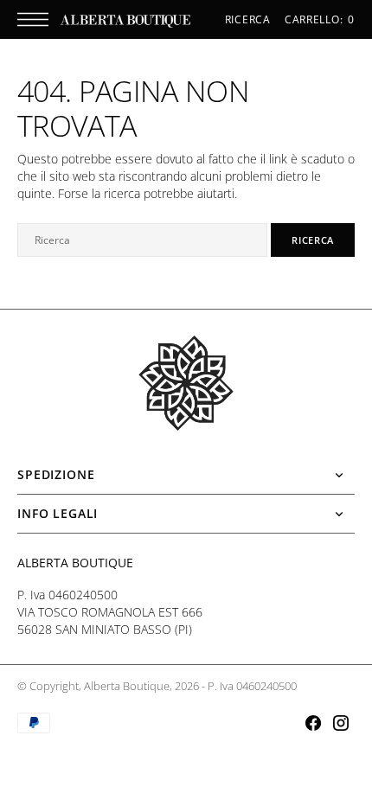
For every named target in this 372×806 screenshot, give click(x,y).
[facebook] (313, 723)
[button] (37, 19)
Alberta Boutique (127, 686)
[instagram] (341, 723)
